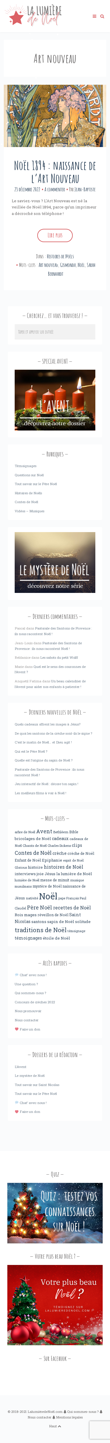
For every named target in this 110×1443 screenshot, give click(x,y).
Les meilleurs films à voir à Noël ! (40, 793)
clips (77, 845)
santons (38, 921)
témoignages (28, 938)
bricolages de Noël (33, 838)
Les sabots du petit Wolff (59, 657)
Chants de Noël (35, 845)
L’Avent (20, 1066)
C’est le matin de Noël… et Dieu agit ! (43, 742)
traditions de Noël (41, 930)
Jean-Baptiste (85, 189)
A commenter (55, 189)
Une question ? (26, 984)
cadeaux (60, 838)
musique (77, 880)
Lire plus (55, 235)
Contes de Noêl (33, 853)
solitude (83, 921)
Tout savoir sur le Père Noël (36, 484)
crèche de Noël (80, 853)
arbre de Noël (25, 832)
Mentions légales (69, 1417)
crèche (60, 853)
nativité (32, 898)
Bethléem (60, 832)
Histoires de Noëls (60, 256)
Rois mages (26, 914)
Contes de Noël (26, 502)
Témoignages (25, 466)
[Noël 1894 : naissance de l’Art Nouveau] (55, 116)
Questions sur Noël (29, 475)
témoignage (76, 931)
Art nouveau (48, 264)
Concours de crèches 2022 (35, 1002)
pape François (68, 898)
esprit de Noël (73, 860)
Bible (73, 831)
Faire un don (29, 1029)
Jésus (50, 873)
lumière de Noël (27, 880)
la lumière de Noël (74, 873)
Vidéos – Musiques (29, 511)
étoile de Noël (56, 938)
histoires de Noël (63, 867)
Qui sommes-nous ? (30, 993)
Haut (53, 1426)
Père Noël (39, 907)
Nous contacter (26, 1020)
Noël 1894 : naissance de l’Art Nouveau (55, 172)
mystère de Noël (47, 886)
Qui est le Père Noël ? (31, 751)
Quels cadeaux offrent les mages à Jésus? (47, 724)
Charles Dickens (59, 846)
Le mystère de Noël (30, 1075)
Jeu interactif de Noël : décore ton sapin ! (46, 784)
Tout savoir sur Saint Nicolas (37, 1084)
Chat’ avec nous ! (32, 975)
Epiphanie (52, 860)
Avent (44, 831)
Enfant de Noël (28, 860)
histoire (35, 867)
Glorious (21, 867)
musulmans (23, 886)
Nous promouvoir (28, 1011)
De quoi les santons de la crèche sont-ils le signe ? (53, 733)
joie (40, 873)
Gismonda (68, 264)
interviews (25, 873)
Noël (81, 264)
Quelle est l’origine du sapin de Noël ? (43, 760)
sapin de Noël (60, 921)
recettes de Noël (72, 907)
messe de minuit (54, 880)
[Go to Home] (33, 25)
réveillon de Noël (53, 914)
